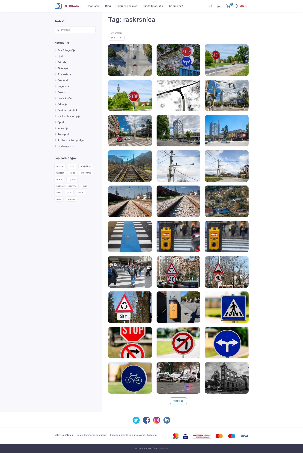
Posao (61, 92)
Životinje (63, 68)
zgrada (72, 179)
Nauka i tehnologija (69, 116)
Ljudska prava (66, 146)
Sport (61, 122)
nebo (59, 199)
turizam (60, 172)
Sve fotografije (66, 50)
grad (72, 166)
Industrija (63, 128)
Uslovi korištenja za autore (91, 435)
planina (71, 199)
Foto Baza (163, 448)
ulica (69, 192)
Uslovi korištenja (63, 435)
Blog (108, 6)
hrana (59, 179)
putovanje (86, 172)
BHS (242, 5)
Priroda (62, 62)
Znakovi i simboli (67, 110)
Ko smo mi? (176, 6)
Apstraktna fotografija (71, 140)
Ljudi (60, 56)
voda (72, 172)
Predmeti (63, 80)
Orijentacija (116, 33)
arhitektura (85, 166)
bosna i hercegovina (66, 186)
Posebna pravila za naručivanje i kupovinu (133, 435)
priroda (60, 166)
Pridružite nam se (126, 6)
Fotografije (93, 6)
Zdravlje (62, 104)
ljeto (58, 192)
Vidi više (178, 400)
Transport (63, 134)
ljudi (85, 186)
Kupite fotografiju (153, 6)
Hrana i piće (65, 98)
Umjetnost (64, 86)
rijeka (80, 192)
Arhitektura (64, 74)
